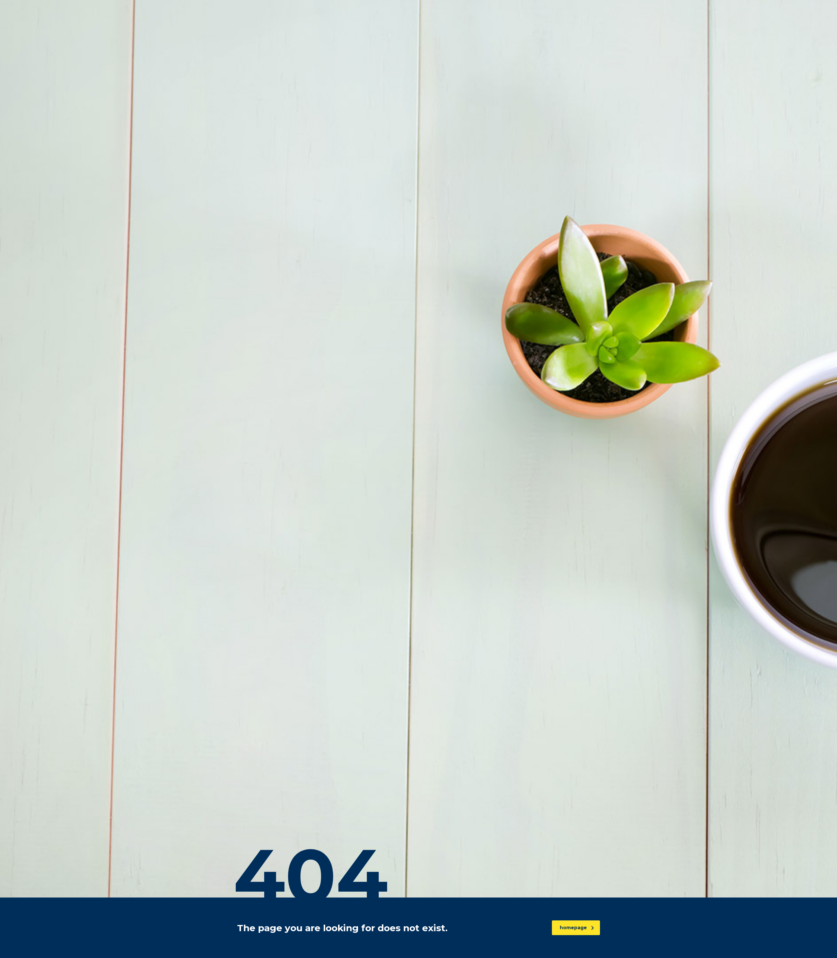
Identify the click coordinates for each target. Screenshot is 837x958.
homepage (573, 928)
